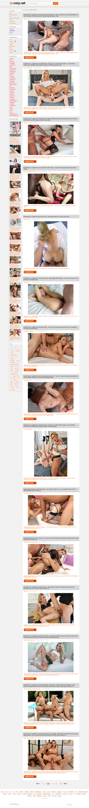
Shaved (15, 379)
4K (13, 791)
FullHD (11, 368)
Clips (30, 18)
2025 (10, 791)
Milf (29, 67)
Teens (25, 18)
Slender (17, 381)
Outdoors (11, 49)
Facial (11, 366)
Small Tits (16, 383)
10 (56, 783)
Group (11, 370)
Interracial (15, 372)
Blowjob (12, 358)
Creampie (18, 360)
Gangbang (17, 368)
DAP (18, 362)
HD (11, 372)
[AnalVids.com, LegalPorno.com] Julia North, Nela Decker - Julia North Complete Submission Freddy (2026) (50, 206)
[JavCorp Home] (17, 3)
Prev (37, 783)
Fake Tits (16, 366)
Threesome (12, 387)
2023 (15, 347)
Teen (16, 385)
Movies (11, 18)
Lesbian (11, 44)
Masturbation (12, 46)
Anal (24, 67)
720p (17, 791)
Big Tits (11, 356)
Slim (11, 383)
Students (11, 385)
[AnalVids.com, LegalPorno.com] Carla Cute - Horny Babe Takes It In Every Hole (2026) (46, 216)
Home (11, 13)
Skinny (11, 381)
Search (55, 3)
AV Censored (12, 21)
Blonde (16, 356)
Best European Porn (13, 14)
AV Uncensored (13, 23)
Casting (27, 18)
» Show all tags (12, 389)
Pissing (31, 171)
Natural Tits (16, 376)
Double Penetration (14, 364)
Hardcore (17, 370)
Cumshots (12, 362)
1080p (11, 347)
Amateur (18, 351)
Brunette (12, 360)
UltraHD (17, 387)
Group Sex (27, 171)
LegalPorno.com (14, 374)
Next (65, 783)
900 (61, 783)
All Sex (12, 350)
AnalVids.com (13, 354)
